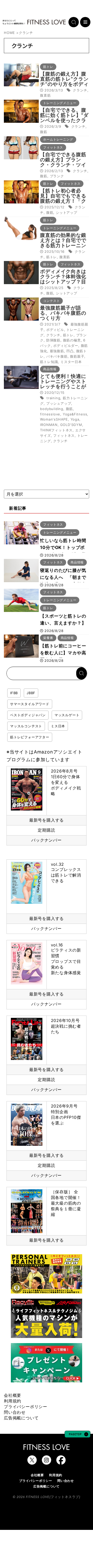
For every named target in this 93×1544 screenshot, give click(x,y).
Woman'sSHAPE (54, 419)
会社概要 (12, 1395)
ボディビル (55, 330)
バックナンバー (46, 840)
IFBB (14, 693)
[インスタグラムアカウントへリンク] (46, 1462)
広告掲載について (21, 1417)
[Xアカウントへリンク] (32, 1462)
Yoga (75, 419)
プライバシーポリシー (25, 1406)
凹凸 (70, 351)
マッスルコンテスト (26, 726)
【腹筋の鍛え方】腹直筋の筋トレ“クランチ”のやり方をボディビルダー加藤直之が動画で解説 (64, 84)
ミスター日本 (71, 362)
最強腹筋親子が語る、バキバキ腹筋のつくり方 (63, 313)
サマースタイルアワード (29, 704)
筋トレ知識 (49, 362)
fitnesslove (50, 414)
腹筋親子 (77, 356)
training (53, 398)
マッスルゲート (67, 715)
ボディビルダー (65, 345)
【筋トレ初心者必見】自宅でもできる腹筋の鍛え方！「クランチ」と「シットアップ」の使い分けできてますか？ (63, 203)
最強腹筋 (57, 351)
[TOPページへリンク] (34, 22)
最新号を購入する (46, 820)
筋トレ (51, 257)
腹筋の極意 (72, 340)
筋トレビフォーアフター (29, 737)
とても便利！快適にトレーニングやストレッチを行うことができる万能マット (63, 384)
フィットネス (64, 435)
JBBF (31, 693)
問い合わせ (15, 1412)
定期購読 (46, 830)
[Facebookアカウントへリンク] (61, 1462)
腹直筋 (45, 95)
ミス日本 (58, 726)
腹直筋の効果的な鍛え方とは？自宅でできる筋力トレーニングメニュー (63, 243)
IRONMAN (49, 425)
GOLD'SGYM (71, 425)
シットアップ (66, 212)
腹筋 (43, 132)
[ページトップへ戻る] (77, 1435)
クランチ (80, 90)
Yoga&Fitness (75, 414)
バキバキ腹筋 (57, 356)
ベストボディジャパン (28, 715)
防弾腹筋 (53, 340)
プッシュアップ (58, 403)
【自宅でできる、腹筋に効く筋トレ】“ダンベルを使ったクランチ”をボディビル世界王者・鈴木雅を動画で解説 (64, 123)
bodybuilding (51, 409)
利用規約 (12, 1400)
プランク (57, 176)
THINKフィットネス (56, 430)
